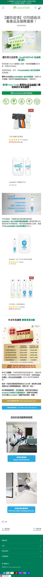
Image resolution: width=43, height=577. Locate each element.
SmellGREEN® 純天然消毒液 (29, 70)
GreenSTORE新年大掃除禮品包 (13, 393)
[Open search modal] (35, 7)
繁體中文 (6, 564)
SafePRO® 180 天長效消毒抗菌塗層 (15, 221)
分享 (6, 522)
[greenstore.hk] (21, 7)
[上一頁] (3, 2)
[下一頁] (40, 2)
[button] (5, 576)
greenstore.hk (16, 567)
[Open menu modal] (3, 7)
